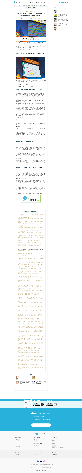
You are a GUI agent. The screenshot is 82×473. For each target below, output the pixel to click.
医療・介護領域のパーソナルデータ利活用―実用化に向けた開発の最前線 (30, 326)
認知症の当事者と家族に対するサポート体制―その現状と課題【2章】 (30, 352)
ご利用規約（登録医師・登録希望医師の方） (58, 447)
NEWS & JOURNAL (37, 446)
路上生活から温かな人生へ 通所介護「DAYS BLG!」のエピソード (29, 305)
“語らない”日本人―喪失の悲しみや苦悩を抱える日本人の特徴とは (29, 297)
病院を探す (35, 439)
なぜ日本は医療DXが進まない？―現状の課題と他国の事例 (28, 364)
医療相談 (37, 2)
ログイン (60, 2)
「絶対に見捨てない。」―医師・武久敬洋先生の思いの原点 (28, 285)
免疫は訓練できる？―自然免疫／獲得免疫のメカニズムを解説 (29, 318)
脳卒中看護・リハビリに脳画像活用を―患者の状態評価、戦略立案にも (30, 242)
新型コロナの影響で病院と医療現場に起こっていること (27, 369)
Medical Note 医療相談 (37, 455)
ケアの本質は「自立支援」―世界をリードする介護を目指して (29, 294)
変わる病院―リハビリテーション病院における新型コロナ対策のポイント (30, 356)
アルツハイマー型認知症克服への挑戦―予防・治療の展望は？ (29, 273)
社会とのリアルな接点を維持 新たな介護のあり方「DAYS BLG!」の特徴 (30, 306)
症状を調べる (18, 440)
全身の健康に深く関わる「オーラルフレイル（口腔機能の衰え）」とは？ (30, 330)
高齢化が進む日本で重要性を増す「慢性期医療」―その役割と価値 (29, 286)
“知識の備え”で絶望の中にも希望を (24, 217)
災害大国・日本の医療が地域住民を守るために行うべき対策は (29, 245)
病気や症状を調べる (31, 2)
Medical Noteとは (54, 437)
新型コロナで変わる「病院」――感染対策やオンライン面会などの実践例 (30, 359)
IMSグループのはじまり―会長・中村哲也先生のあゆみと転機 (28, 276)
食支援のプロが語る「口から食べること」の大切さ (27, 347)
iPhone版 (17, 454)
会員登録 (63, 2)
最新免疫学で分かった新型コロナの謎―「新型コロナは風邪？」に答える (30, 319)
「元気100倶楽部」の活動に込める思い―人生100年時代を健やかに (29, 331)
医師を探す (35, 440)
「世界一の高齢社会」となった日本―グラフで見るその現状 (28, 335)
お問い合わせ (54, 443)
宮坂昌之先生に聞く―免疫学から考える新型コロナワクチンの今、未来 (30, 314)
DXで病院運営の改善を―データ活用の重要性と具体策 (27, 260)
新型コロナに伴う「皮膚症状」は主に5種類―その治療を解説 (28, 293)
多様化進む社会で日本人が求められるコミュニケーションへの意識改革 (30, 244)
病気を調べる (18, 439)
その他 (49, 2)
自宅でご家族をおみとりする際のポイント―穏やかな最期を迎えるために (30, 338)
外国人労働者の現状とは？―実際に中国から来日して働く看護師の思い (30, 348)
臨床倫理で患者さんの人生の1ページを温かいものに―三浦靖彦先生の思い (31, 336)
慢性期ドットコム (32, 49)
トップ (15, 5)
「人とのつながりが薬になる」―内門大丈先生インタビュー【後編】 (30, 223)
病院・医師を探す (43, 2)
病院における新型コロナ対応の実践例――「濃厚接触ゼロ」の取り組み (30, 360)
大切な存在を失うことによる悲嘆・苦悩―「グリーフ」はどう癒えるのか (30, 298)
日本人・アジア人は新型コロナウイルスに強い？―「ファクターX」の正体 (31, 317)
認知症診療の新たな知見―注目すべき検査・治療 (26, 275)
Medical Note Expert (55, 454)
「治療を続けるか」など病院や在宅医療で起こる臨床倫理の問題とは (30, 342)
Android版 (17, 455)
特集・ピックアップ (37, 445)
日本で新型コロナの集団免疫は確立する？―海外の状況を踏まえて (29, 315)
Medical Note (36, 454)
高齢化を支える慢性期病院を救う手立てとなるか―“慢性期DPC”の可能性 (30, 264)
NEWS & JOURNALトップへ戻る (31, 393)
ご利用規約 (53, 440)
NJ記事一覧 (19, 5)
